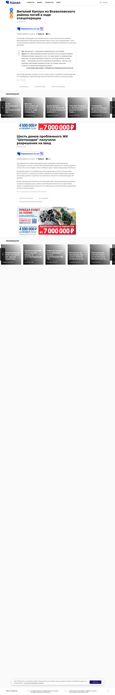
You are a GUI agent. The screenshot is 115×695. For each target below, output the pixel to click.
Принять (95, 682)
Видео (39, 2)
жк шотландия (43, 198)
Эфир (58, 2)
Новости (30, 2)
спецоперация (23, 86)
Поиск (105, 2)
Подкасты (49, 2)
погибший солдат (40, 86)
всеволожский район (58, 86)
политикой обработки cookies (33, 683)
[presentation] (2, 107)
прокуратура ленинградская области (30, 201)
